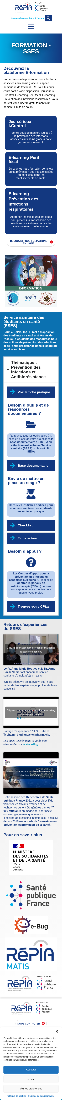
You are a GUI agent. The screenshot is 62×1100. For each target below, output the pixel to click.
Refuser (31, 1079)
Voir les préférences (31, 1088)
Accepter (31, 1069)
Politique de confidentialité (41, 1096)
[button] (57, 1031)
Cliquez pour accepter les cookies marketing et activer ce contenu (31, 649)
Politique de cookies (16, 1096)
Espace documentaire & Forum (27, 18)
